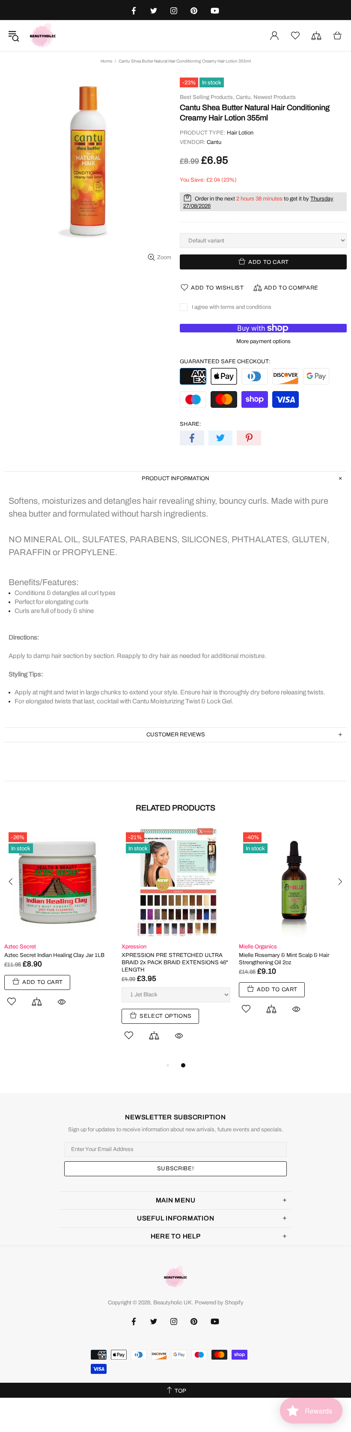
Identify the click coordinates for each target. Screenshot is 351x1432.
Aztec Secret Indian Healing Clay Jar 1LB (54, 955)
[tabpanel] (58, 927)
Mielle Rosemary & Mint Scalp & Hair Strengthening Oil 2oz (284, 959)
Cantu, (244, 97)
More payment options (263, 341)
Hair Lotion (240, 133)
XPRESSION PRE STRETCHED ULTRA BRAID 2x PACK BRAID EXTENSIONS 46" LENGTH (175, 962)
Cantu (214, 142)
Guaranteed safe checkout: (225, 362)
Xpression (134, 947)
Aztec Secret (20, 947)
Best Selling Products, (207, 97)
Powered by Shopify (219, 1303)
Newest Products (274, 97)
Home (106, 61)
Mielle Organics (258, 947)
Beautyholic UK (42, 35)
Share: (190, 424)
